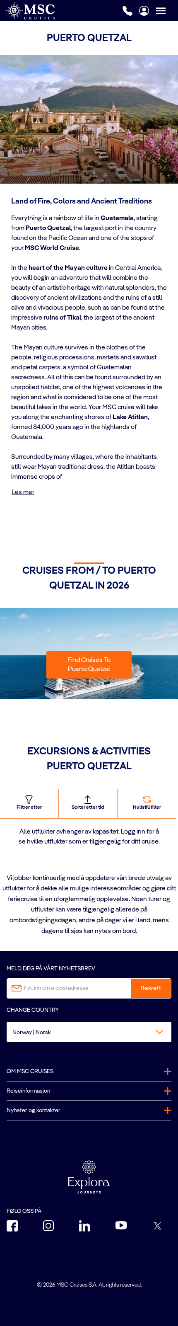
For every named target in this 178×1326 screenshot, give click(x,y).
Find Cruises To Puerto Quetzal (89, 665)
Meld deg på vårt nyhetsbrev (51, 969)
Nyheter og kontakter (33, 1110)
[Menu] (167, 10)
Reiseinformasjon (28, 1091)
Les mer (23, 492)
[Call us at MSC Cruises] (127, 11)
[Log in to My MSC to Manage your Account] (144, 11)
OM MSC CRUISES (30, 1071)
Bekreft (150, 988)
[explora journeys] (89, 1177)
